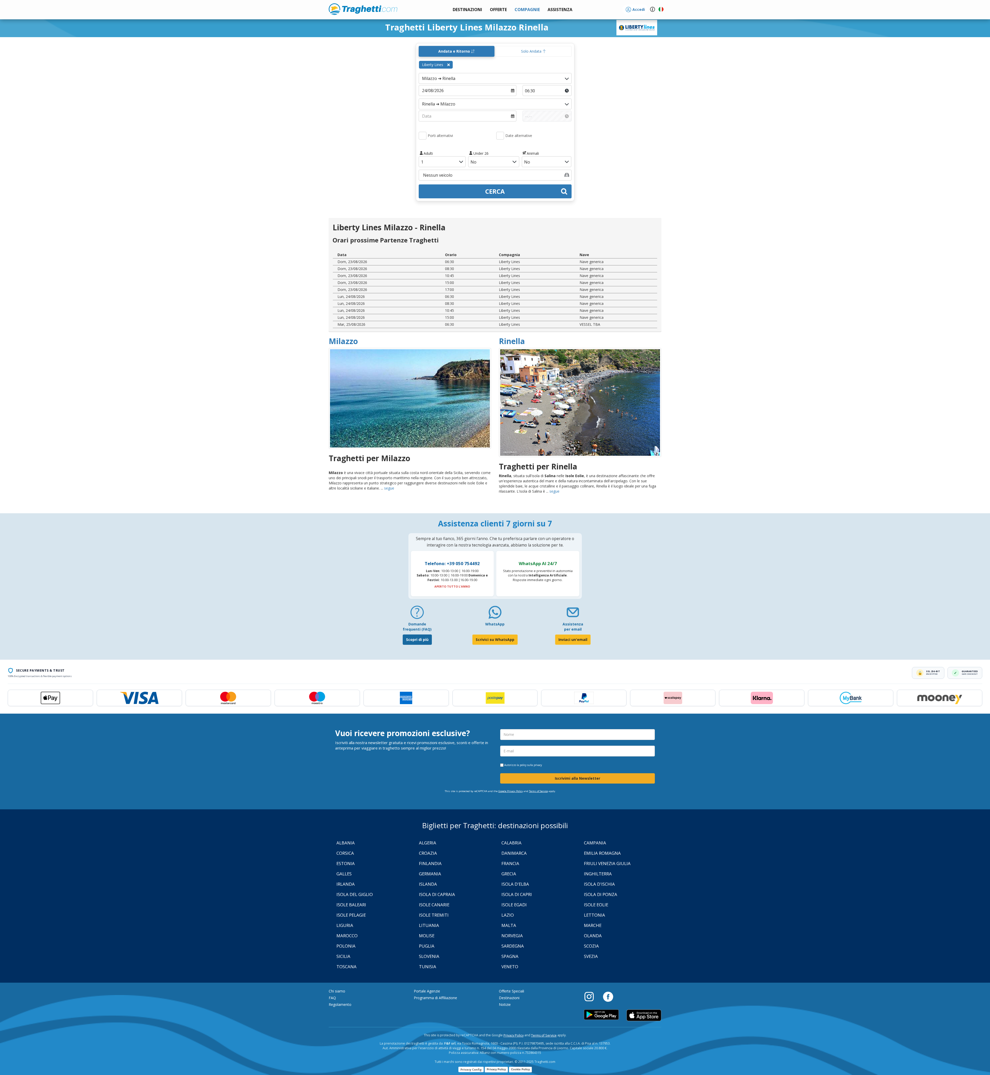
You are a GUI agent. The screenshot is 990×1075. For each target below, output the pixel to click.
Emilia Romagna (602, 853)
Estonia (345, 863)
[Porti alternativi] (422, 136)
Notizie (505, 1004)
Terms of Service (538, 791)
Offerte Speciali (511, 991)
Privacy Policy (514, 1035)
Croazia (428, 853)
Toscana (346, 967)
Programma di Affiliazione (435, 997)
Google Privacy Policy (510, 791)
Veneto (509, 967)
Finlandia (430, 863)
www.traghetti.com (363, 9)
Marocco (347, 936)
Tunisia (427, 967)
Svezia (591, 956)
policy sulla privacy (531, 765)
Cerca (495, 191)
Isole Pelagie (351, 915)
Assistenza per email (573, 627)
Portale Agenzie (427, 991)
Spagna (509, 956)
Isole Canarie (434, 905)
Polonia (346, 946)
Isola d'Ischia (599, 884)
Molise (426, 936)
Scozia (591, 946)
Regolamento (340, 1004)
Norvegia (512, 936)
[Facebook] (608, 996)
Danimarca (514, 853)
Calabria (511, 843)
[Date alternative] (500, 136)
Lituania (429, 925)
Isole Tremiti (434, 915)
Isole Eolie (596, 905)
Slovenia (429, 956)
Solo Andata (531, 51)
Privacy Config (471, 1069)
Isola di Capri (516, 894)
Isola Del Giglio (354, 894)
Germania (430, 874)
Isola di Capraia (437, 894)
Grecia (508, 874)
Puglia (426, 946)
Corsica (345, 853)
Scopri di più (417, 639)
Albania (345, 843)
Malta (508, 925)
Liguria (344, 925)
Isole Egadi (514, 905)
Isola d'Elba (515, 884)
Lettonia (594, 915)
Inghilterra (598, 874)
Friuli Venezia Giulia (607, 863)
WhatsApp (495, 624)
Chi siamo (337, 991)
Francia (510, 863)
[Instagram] (591, 996)
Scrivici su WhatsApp (495, 639)
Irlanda (345, 884)
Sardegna (512, 946)
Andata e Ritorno (454, 51)
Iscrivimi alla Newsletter (577, 778)
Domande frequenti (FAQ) (417, 627)
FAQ (332, 997)
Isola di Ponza (600, 894)
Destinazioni (509, 997)
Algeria (427, 843)
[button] (560, 9)
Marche (592, 925)
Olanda (593, 936)
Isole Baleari (351, 905)
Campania (595, 843)
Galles (344, 874)
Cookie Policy (520, 1069)
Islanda (428, 884)
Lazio (507, 915)
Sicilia (343, 956)
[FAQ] (417, 614)
